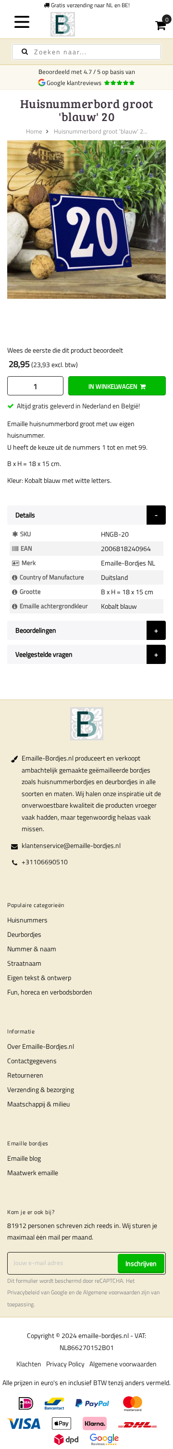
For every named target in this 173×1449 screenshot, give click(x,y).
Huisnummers (27, 920)
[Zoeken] (25, 52)
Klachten (28, 1364)
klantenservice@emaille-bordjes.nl (71, 845)
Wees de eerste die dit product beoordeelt (65, 350)
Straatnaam (24, 963)
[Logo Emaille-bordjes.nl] (86, 24)
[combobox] (86, 52)
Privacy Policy (65, 1364)
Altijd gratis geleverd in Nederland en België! (78, 406)
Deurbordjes (24, 934)
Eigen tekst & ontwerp (39, 977)
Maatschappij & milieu (38, 1104)
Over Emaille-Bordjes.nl (40, 1046)
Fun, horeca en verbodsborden (49, 992)
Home (34, 131)
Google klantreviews (75, 82)
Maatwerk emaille (32, 1172)
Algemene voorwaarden (111, 1292)
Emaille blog (24, 1158)
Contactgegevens (32, 1061)
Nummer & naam (31, 949)
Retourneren (25, 1075)
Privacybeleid (23, 1292)
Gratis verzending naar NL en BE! (89, 5)
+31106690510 (45, 862)
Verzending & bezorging (40, 1089)
